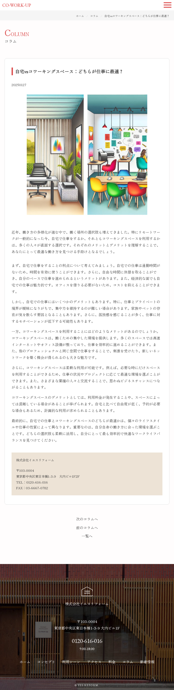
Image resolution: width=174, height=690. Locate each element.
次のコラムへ (87, 519)
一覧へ (87, 536)
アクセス (94, 661)
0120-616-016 (37, 482)
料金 (112, 661)
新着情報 (147, 661)
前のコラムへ (87, 527)
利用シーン (71, 661)
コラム (94, 16)
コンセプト (46, 661)
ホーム (80, 16)
